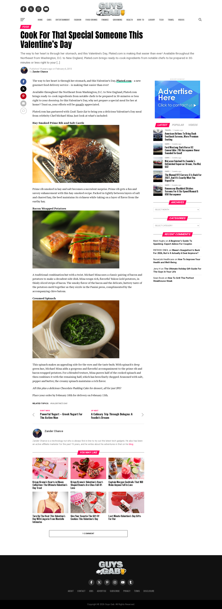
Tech (161, 19)
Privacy (126, 591)
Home (40, 19)
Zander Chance (40, 71)
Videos (181, 19)
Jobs (91, 591)
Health (129, 19)
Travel (171, 19)
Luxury (151, 19)
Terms (137, 591)
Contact (81, 591)
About (71, 591)
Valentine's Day (59, 404)
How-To (140, 19)
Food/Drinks (91, 19)
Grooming (117, 19)
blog (131, 444)
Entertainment (63, 19)
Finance (105, 19)
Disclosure (148, 591)
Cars (49, 19)
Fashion (77, 19)
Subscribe (115, 591)
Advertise (101, 591)
